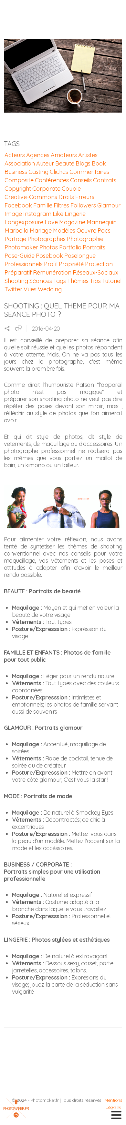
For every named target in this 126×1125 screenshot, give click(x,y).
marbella (16, 230)
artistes (88, 155)
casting (38, 172)
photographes (46, 239)
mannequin (102, 222)
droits (66, 197)
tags (59, 281)
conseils (81, 180)
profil (51, 264)
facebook (18, 205)
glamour (109, 205)
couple (71, 188)
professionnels (24, 264)
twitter (13, 289)
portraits (94, 247)
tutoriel (111, 281)
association (20, 163)
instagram (37, 213)
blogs (83, 163)
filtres (61, 205)
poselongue (80, 255)
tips (95, 281)
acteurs (15, 155)
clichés (59, 172)
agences (37, 155)
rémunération (52, 272)
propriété (71, 264)
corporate (46, 188)
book (99, 163)
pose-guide (20, 255)
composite (19, 180)
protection (99, 264)
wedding (50, 289)
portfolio (70, 247)
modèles (64, 230)
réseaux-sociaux (95, 272)
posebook (49, 255)
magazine (72, 222)
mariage (41, 230)
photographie (85, 239)
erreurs (84, 197)
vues (30, 289)
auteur (45, 163)
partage (15, 239)
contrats (104, 180)
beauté (64, 163)
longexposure (24, 222)
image (13, 213)
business (16, 172)
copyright (18, 188)
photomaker (21, 247)
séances (40, 281)
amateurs (64, 155)
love (51, 222)
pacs (104, 230)
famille (42, 205)
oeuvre (86, 230)
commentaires (89, 172)
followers (83, 205)
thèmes (78, 281)
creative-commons (31, 197)
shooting (16, 281)
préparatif (18, 272)
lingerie (75, 213)
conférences (52, 180)
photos (48, 247)
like (58, 213)
